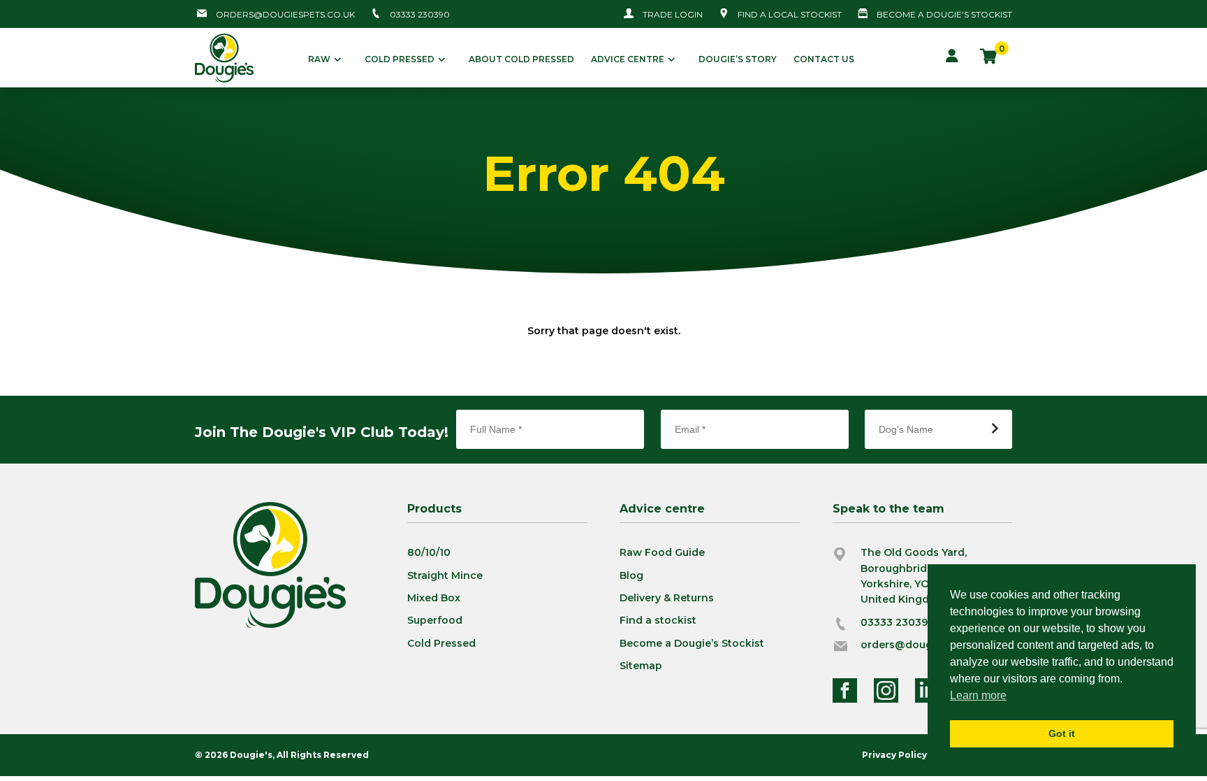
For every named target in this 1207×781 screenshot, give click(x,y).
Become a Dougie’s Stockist (692, 643)
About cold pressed (521, 59)
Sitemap (641, 665)
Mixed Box (433, 598)
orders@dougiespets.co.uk (285, 14)
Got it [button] (1061, 733)
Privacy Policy (894, 755)
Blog (631, 575)
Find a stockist (658, 620)
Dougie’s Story (737, 59)
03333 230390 (420, 14)
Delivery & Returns (667, 598)
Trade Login (673, 14)
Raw (319, 59)
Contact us (823, 59)
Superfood (434, 620)
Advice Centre (627, 59)
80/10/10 (429, 552)
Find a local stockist (790, 14)
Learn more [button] (978, 695)
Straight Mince (445, 575)
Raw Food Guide (662, 552)
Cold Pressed (399, 59)
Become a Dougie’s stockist (944, 14)
